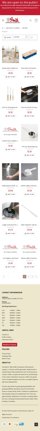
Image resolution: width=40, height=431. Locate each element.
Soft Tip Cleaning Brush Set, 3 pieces (10, 107)
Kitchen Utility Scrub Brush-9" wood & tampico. (29, 258)
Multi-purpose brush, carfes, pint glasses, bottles (10, 186)
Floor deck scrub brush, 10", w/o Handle (29, 68)
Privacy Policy (6, 353)
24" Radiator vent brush (10, 258)
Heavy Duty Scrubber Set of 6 (10, 68)
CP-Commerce (14, 417)
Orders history (6, 337)
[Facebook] (36, 424)
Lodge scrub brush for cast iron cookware (10, 225)
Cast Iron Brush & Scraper (29, 107)
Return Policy (6, 358)
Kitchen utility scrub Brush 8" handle (29, 186)
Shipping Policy (6, 356)
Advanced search (7, 339)
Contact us (5, 334)
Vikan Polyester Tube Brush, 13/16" (29, 225)
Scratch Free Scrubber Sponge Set (10, 141)
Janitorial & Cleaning (13, 28)
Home (2, 28)
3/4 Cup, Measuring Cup (29, 147)
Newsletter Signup (9, 345)
